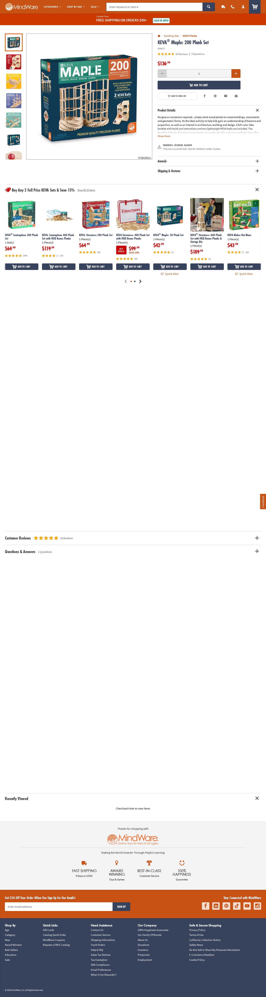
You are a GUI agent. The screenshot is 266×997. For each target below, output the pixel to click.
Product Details (167, 110)
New (7, 940)
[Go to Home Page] (159, 36)
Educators (10, 954)
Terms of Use (196, 935)
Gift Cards (48, 930)
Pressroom (144, 954)
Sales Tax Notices (100, 954)
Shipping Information (103, 940)
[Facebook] (205, 906)
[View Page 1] (131, 281)
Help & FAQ (97, 950)
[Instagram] (257, 906)
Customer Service (100, 935)
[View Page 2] (135, 281)
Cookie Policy (197, 960)
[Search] (208, 7)
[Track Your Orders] (223, 7)
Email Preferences (101, 969)
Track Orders (98, 944)
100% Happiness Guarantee (153, 930)
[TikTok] (236, 906)
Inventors (143, 950)
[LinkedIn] (216, 906)
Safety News (196, 944)
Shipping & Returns (169, 171)
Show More (164, 136)
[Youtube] (247, 906)
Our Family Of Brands (149, 935)
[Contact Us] (232, 7)
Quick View (171, 274)
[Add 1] (235, 73)
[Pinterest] (226, 906)
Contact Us (97, 930)
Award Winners (13, 944)
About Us (143, 940)
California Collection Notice (205, 940)
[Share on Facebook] (204, 96)
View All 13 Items (86, 190)
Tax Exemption (99, 960)
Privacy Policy (197, 930)
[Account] (243, 7)
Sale (7, 960)
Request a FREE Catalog (56, 944)
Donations (143, 944)
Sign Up (121, 906)
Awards (162, 161)
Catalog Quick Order (54, 935)
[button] (89, 96)
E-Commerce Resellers (201, 954)
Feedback (263, 501)
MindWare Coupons (54, 940)
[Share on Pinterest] (215, 96)
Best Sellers (11, 950)
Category (10, 935)
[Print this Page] (236, 96)
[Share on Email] (225, 96)
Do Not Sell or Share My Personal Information (214, 950)
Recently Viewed (16, 798)
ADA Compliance (100, 964)
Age (7, 930)
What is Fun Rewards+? (104, 974)
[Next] (140, 281)
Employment (145, 960)
